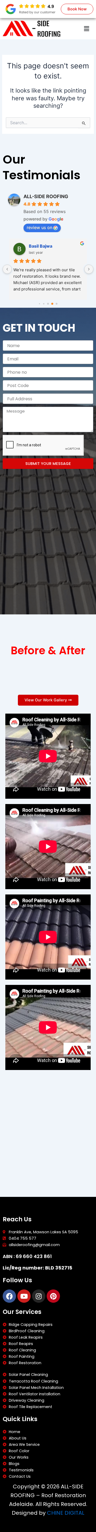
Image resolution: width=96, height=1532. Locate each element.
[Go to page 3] (48, 304)
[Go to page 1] (39, 303)
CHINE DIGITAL (65, 1513)
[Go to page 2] (43, 303)
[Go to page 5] (56, 304)
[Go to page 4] (52, 304)
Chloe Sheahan (44, 246)
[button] (86, 29)
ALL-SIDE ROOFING (45, 196)
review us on (39, 227)
